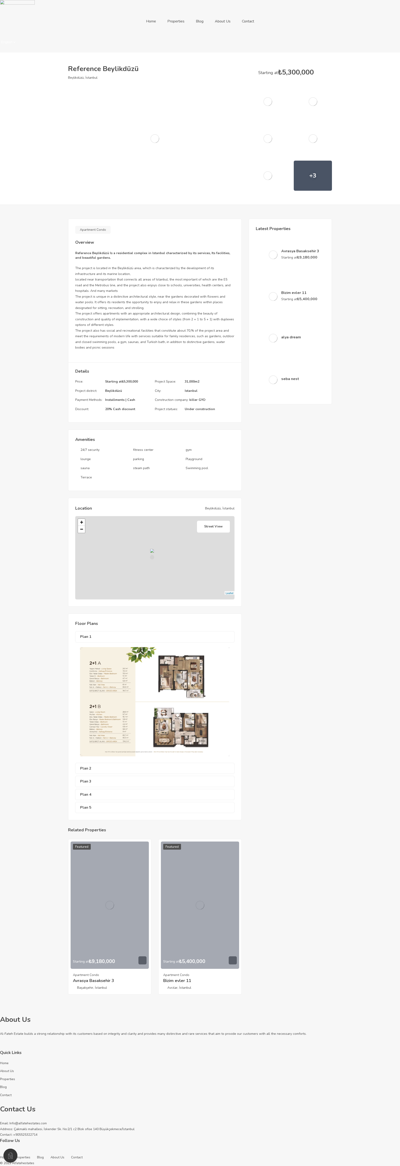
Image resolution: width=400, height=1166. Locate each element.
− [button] (81, 529)
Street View (213, 526)
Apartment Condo (93, 230)
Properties (175, 21)
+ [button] (81, 522)
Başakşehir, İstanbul (92, 987)
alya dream (291, 337)
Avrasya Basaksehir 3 (93, 980)
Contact (248, 21)
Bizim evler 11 (177, 980)
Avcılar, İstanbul (179, 987)
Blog (199, 21)
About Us (223, 21)
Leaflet (229, 593)
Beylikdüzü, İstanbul (82, 77)
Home (151, 21)
